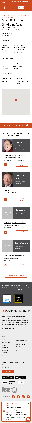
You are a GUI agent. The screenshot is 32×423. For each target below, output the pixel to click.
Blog (3, 355)
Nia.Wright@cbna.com (11, 258)
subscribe (7, 371)
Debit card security (21, 350)
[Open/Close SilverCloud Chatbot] (28, 419)
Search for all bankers (16, 275)
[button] (8, 377)
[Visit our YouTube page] (28, 396)
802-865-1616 (10, 195)
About (4, 336)
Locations (11, 15)
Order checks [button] (20, 355)
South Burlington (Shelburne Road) (15, 155)
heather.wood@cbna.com (12, 158)
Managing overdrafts (22, 340)
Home (4, 15)
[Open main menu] (29, 8)
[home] (3, 7)
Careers (4, 339)
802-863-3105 (11, 33)
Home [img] (16, 310)
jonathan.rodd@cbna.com (12, 192)
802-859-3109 (10, 160)
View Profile (22, 164)
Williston (6, 190)
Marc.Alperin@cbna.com (11, 225)
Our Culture (6, 342)
